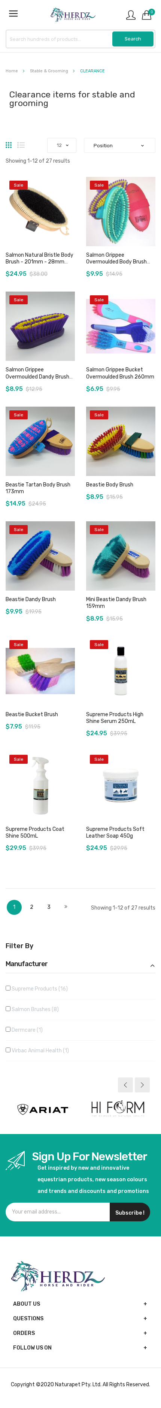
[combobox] (80, 39)
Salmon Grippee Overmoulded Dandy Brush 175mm (37, 376)
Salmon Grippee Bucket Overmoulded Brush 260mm (120, 373)
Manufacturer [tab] (27, 964)
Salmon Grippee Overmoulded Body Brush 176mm (116, 262)
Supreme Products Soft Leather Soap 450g (115, 832)
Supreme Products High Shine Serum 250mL (114, 717)
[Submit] (133, 38)
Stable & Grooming (49, 71)
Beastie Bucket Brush (32, 714)
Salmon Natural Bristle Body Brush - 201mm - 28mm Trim (39, 262)
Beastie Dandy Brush (31, 599)
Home (12, 71)
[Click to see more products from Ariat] (43, 1109)
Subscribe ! (130, 1213)
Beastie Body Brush (109, 485)
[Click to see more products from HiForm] (117, 1109)
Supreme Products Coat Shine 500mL (35, 832)
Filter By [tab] (19, 946)
